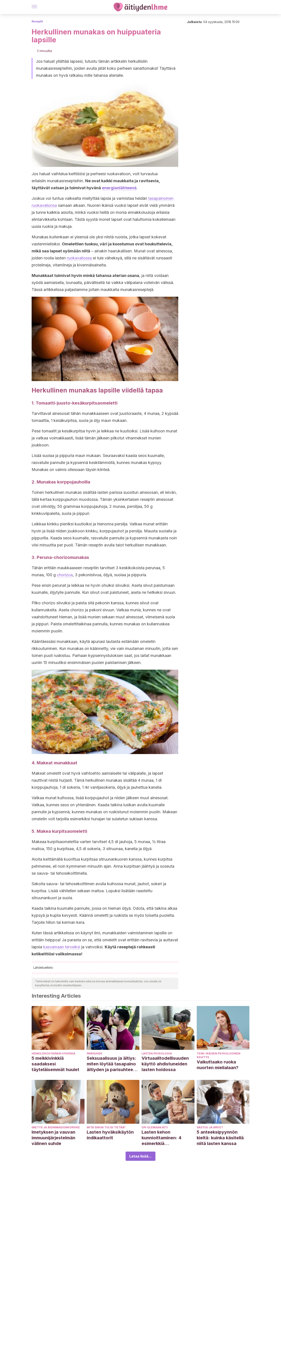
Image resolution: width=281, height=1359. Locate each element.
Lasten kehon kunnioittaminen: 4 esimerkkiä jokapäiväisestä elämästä (161, 1137)
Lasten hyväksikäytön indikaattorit (110, 1134)
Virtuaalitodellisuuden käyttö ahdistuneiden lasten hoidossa (165, 1064)
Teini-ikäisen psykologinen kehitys (218, 1055)
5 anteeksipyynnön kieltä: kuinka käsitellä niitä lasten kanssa (220, 1137)
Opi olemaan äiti (155, 1127)
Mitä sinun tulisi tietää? (106, 1127)
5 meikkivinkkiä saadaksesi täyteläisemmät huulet (55, 1064)
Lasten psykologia (157, 1053)
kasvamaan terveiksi (61, 947)
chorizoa (65, 574)
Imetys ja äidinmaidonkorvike (56, 1127)
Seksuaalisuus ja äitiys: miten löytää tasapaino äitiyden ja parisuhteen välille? (111, 1064)
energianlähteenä (119, 187)
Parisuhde (94, 1053)
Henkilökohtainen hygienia (53, 1053)
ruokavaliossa (79, 258)
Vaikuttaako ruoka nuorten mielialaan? (217, 1064)
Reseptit (37, 21)
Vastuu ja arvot (210, 1127)
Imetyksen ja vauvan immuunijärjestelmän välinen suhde (53, 1137)
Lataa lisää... (140, 1156)
